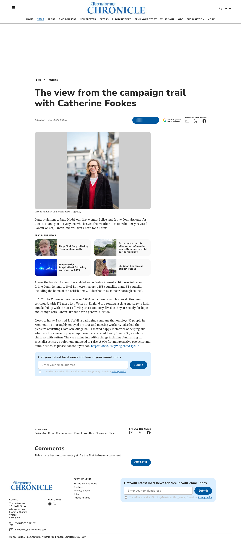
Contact (78, 487)
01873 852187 (27, 523)
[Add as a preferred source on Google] (172, 120)
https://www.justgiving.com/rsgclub (115, 346)
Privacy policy (82, 490)
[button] (13, 7)
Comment (140, 462)
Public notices (82, 497)
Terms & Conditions (85, 483)
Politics (53, 80)
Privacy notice (119, 371)
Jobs (76, 494)
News (38, 80)
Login (227, 8)
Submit (138, 365)
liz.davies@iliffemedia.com (31, 529)
